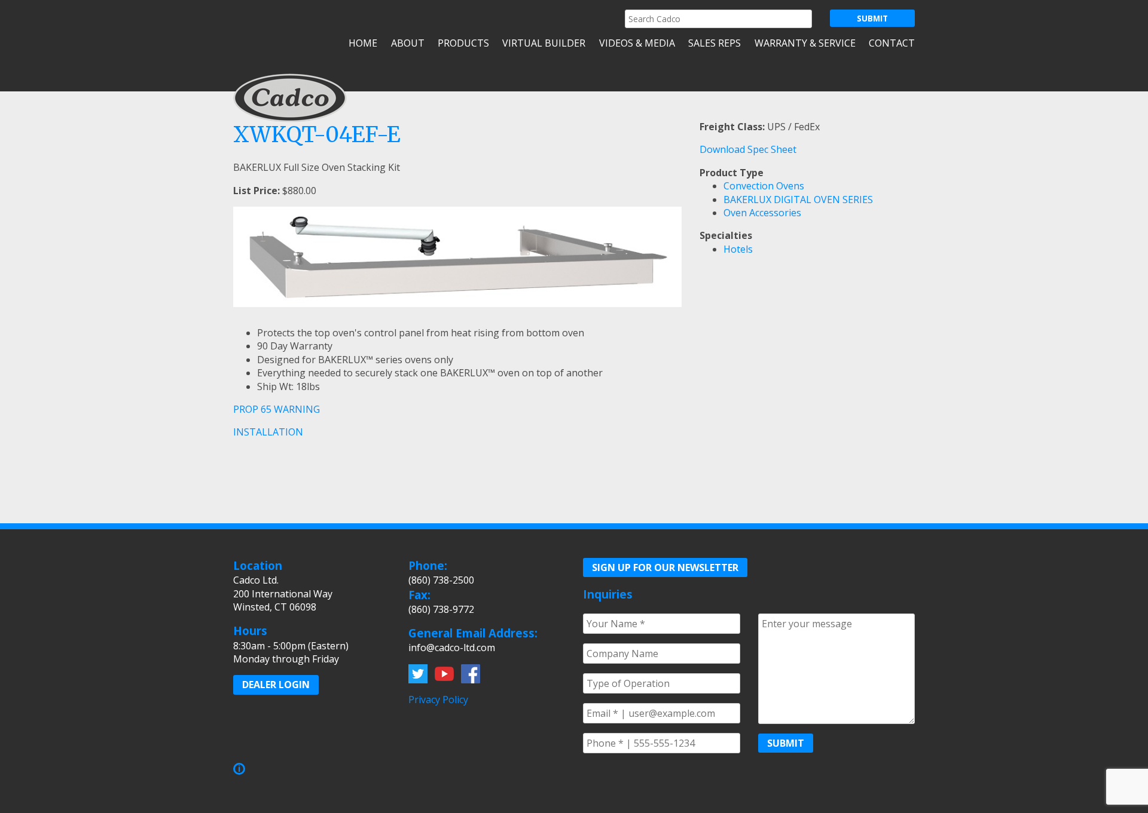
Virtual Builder (543, 43)
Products (463, 43)
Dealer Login (276, 684)
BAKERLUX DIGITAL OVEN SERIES (798, 199)
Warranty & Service (805, 43)
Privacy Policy (438, 699)
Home (363, 43)
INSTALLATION (268, 431)
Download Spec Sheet (748, 149)
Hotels (738, 249)
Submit (785, 743)
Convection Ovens (763, 185)
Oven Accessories (762, 212)
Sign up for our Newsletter (665, 567)
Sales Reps (714, 43)
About (407, 43)
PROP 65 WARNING (276, 409)
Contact (892, 43)
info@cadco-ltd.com (451, 647)
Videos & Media (636, 43)
